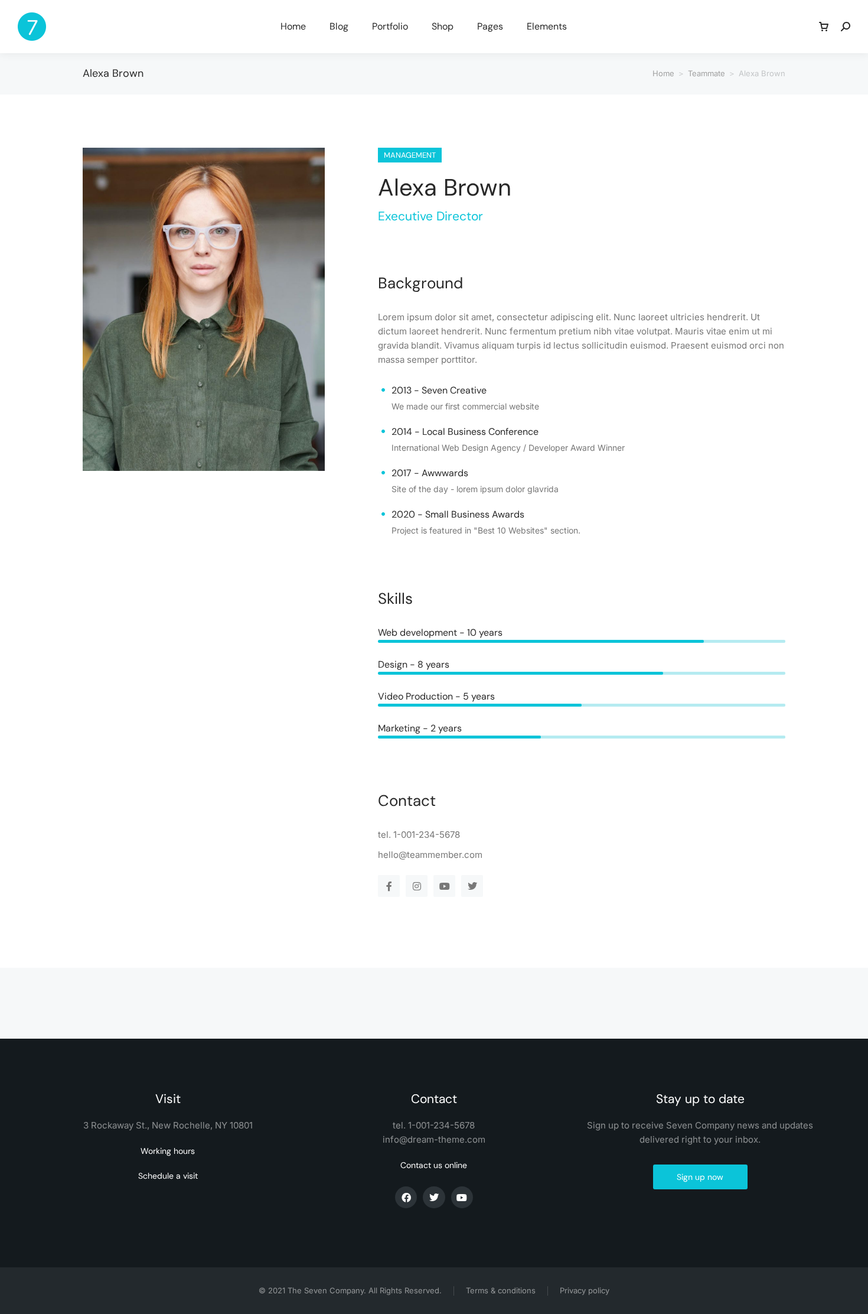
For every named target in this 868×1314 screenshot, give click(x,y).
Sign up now (700, 1177)
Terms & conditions (501, 1290)
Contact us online (433, 1165)
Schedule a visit (168, 1175)
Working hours (168, 1151)
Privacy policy (584, 1290)
